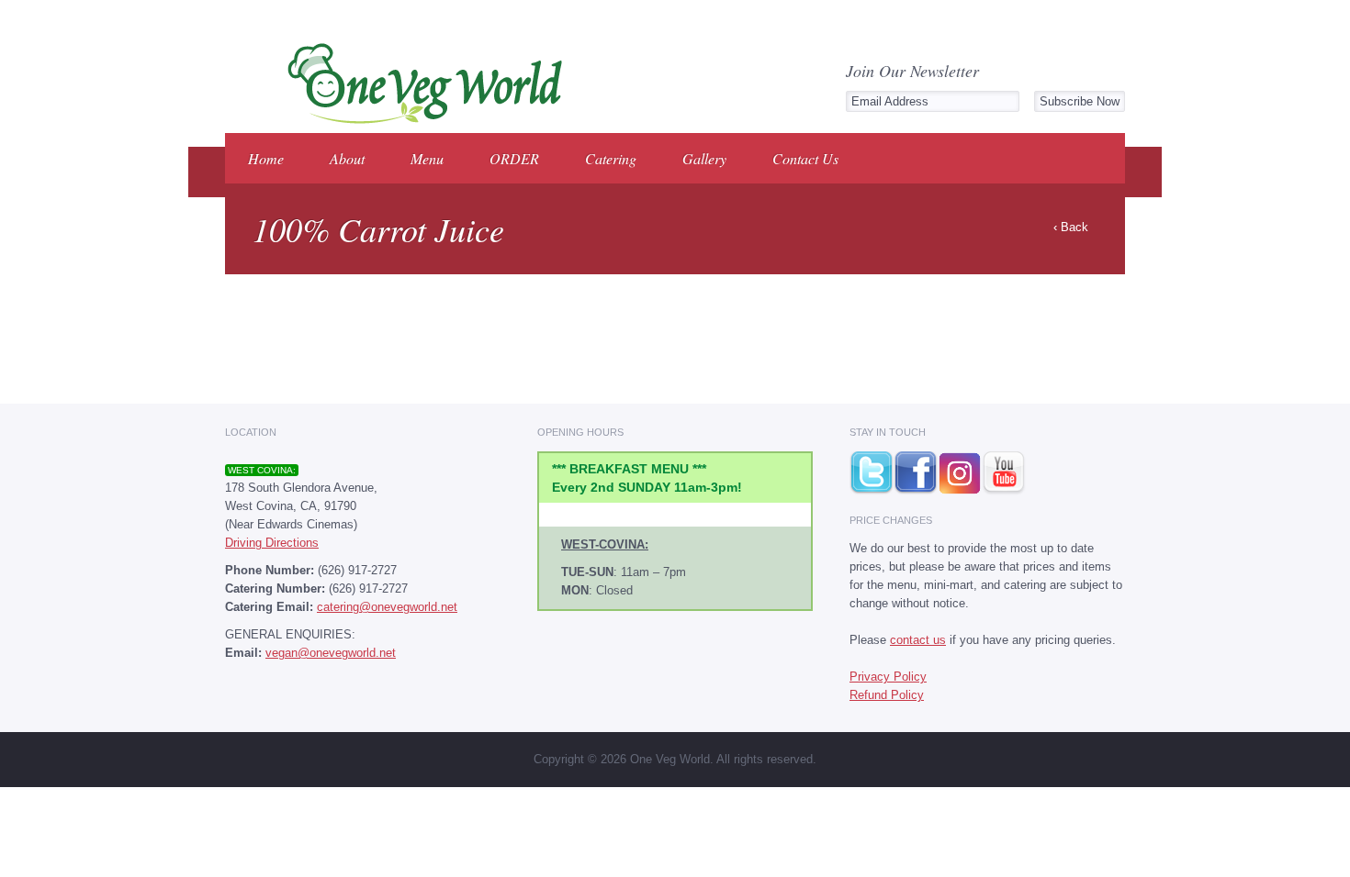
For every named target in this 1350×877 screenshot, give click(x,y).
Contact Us (805, 158)
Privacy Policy (888, 676)
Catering (610, 158)
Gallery (704, 158)
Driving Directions (272, 543)
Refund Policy (886, 695)
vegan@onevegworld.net (330, 653)
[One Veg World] (419, 121)
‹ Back (1070, 227)
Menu (427, 158)
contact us (918, 640)
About (347, 158)
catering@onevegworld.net (387, 607)
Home (266, 158)
